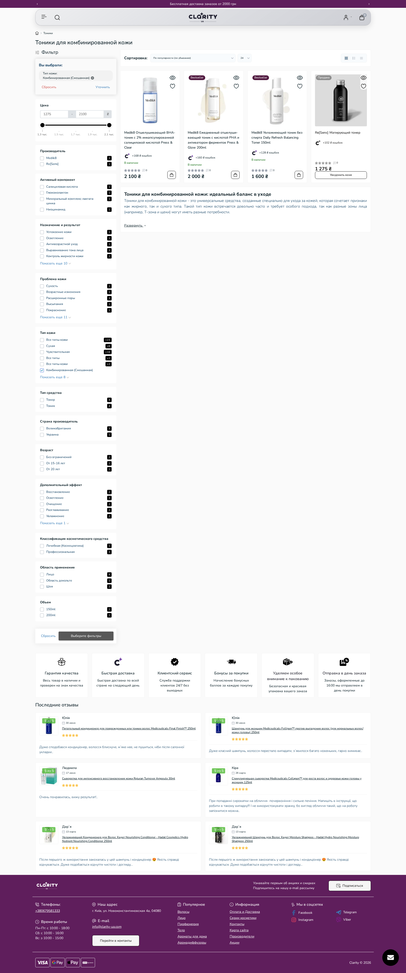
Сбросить (49, 87)
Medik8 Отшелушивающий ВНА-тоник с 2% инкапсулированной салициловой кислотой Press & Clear (149, 140)
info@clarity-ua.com (107, 926)
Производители (242, 936)
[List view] (353, 58)
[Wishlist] (172, 86)
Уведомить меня (341, 175)
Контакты (237, 924)
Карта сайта (239, 930)
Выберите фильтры (86, 636)
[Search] (57, 17)
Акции (234, 942)
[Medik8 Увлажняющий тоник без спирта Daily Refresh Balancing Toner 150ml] (277, 100)
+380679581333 (47, 911)
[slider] (43, 125)
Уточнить (103, 87)
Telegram (350, 912)
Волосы (183, 911)
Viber (347, 919)
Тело (181, 930)
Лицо (182, 918)
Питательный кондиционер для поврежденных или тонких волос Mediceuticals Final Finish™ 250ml (129, 728)
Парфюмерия (188, 924)
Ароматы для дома (192, 936)
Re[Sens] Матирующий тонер (337, 132)
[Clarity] (117, 886)
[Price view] (361, 58)
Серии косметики (243, 918)
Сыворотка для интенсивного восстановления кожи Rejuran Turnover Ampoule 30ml (118, 778)
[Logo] (203, 17)
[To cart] (171, 175)
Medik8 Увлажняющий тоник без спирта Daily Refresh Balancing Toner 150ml (276, 137)
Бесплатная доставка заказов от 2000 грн (203, 4)
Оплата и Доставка (245, 911)
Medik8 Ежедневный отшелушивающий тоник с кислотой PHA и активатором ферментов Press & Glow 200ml (213, 140)
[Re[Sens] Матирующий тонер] (341, 100)
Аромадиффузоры (192, 942)
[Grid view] (346, 58)
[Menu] (44, 17)
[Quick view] (172, 78)
